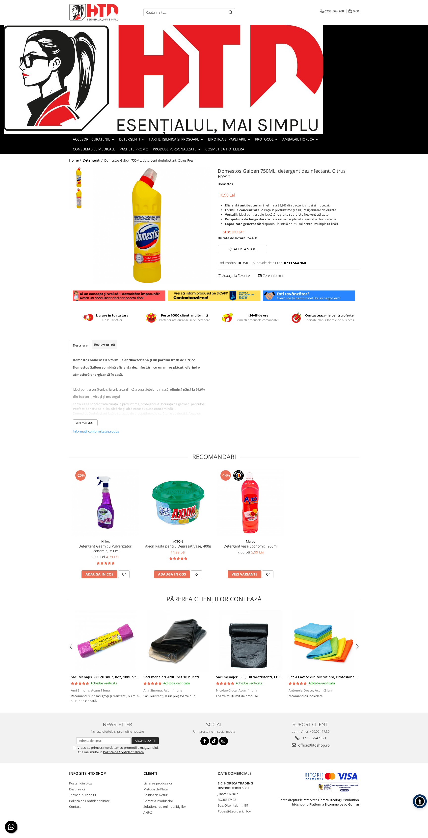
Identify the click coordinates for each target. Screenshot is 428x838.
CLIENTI (150, 773)
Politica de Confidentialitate (123, 752)
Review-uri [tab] (104, 344)
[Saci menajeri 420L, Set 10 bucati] (178, 641)
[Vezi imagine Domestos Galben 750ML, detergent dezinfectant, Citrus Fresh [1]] (79, 198)
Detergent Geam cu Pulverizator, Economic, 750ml (106, 548)
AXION (178, 541)
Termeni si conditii (82, 795)
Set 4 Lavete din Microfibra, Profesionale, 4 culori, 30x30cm (339, 677)
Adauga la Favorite (235, 275)
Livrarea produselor (157, 783)
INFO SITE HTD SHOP (87, 773)
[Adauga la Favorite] (124, 574)
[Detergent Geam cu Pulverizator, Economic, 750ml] (105, 503)
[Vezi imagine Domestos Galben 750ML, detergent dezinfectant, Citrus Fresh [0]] (79, 177)
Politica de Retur (155, 795)
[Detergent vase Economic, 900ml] (250, 503)
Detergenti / (93, 160)
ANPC (147, 812)
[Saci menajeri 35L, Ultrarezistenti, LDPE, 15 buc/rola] (250, 641)
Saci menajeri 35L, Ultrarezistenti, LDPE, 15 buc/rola (260, 677)
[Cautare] (230, 12)
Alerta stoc (245, 249)
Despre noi (77, 789)
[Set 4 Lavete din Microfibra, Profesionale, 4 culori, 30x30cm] (323, 641)
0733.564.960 (313, 737)
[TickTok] (214, 741)
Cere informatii (273, 275)
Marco (250, 541)
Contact (75, 806)
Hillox (105, 541)
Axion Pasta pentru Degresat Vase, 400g (178, 546)
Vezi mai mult (85, 423)
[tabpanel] (151, 225)
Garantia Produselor (158, 801)
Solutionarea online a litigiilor (164, 806)
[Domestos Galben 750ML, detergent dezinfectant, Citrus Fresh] (151, 225)
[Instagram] (223, 741)
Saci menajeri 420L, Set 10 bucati (171, 677)
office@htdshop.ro (313, 745)
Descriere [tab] (80, 345)
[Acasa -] (94, 12)
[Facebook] (204, 741)
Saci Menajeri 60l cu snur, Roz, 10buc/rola (106, 677)
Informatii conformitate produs (96, 431)
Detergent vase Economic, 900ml (251, 546)
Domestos (225, 184)
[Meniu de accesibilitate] (420, 801)
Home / (75, 160)
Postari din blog (80, 783)
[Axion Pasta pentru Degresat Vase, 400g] (178, 502)
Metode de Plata (155, 789)
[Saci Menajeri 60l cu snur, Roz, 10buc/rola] (105, 641)
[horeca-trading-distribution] (214, 79)
